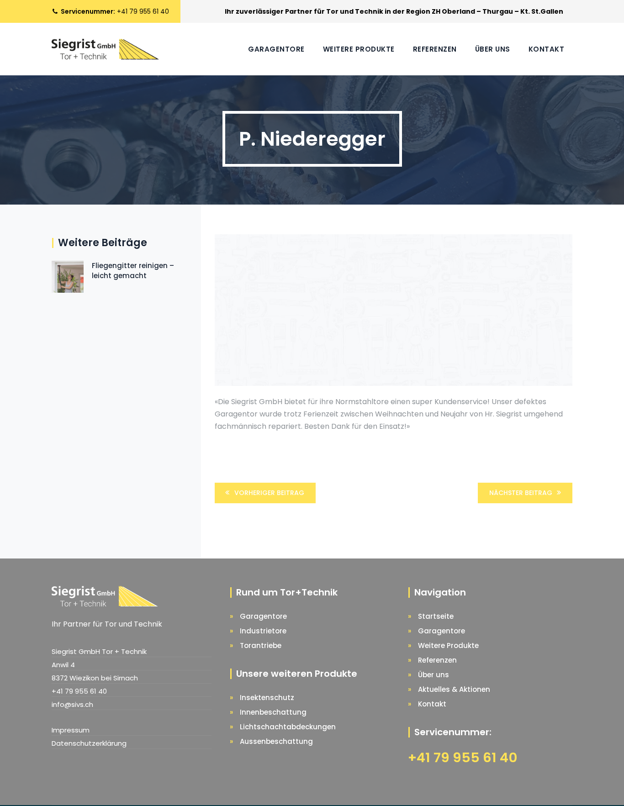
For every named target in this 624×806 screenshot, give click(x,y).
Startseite (436, 616)
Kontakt (547, 49)
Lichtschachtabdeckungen (288, 727)
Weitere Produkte (359, 49)
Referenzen (435, 49)
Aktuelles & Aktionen (454, 689)
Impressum (71, 730)
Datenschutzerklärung (89, 743)
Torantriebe (260, 645)
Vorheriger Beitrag (269, 492)
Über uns (492, 49)
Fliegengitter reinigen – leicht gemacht (133, 270)
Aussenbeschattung (276, 741)
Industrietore (263, 631)
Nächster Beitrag (520, 492)
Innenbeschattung (273, 712)
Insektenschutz (267, 697)
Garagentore (276, 49)
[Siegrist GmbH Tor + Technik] (105, 49)
